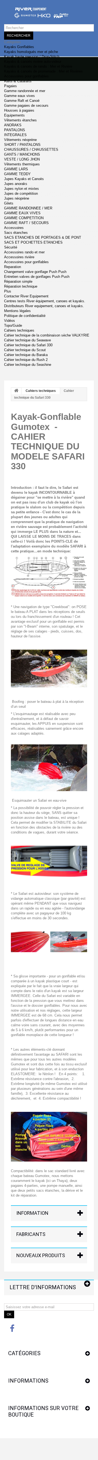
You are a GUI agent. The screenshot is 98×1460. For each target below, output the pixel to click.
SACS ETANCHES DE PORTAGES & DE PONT (42, 237)
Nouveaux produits (40, 1255)
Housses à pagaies (19, 110)
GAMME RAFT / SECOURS (26, 223)
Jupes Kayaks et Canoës (24, 179)
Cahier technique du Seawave (27, 340)
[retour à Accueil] (16, 391)
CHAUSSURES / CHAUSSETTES (31, 149)
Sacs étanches (16, 233)
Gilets (8, 203)
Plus (7, 291)
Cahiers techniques (19, 330)
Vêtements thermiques (22, 164)
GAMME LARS (16, 169)
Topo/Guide (13, 325)
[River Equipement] (49, 14)
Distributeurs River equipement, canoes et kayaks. (44, 306)
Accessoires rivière (19, 257)
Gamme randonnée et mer (24, 91)
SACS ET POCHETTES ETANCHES (33, 242)
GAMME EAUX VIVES (22, 213)
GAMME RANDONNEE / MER (28, 208)
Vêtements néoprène (20, 140)
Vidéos (9, 321)
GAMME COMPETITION (24, 218)
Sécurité (10, 247)
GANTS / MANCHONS (22, 154)
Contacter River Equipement (26, 296)
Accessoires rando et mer (24, 252)
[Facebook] (12, 1328)
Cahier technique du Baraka (26, 355)
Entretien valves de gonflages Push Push (36, 277)
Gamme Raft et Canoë (21, 101)
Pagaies (10, 86)
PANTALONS (14, 130)
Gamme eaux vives (19, 96)
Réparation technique (20, 286)
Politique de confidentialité (24, 316)
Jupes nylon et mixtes (21, 189)
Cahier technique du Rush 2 (26, 360)
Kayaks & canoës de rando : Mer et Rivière (38, 66)
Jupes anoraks (15, 184)
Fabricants (30, 1234)
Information (32, 1213)
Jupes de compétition (21, 193)
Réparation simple (18, 281)
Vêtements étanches (20, 120)
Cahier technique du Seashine (27, 365)
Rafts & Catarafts (18, 81)
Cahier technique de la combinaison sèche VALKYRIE (46, 335)
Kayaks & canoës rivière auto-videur (32, 61)
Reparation (12, 267)
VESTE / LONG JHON (22, 159)
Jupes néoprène (16, 198)
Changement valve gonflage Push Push (35, 272)
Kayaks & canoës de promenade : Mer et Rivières (43, 71)
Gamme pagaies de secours (26, 105)
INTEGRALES (15, 135)
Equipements (14, 115)
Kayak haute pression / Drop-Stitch (31, 57)
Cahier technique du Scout (25, 350)
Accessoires (14, 228)
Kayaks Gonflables (19, 47)
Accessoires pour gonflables (26, 76)
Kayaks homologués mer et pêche (31, 52)
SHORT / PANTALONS (22, 145)
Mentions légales (17, 311)
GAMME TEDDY (17, 174)
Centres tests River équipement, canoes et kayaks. (44, 301)
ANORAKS (13, 125)
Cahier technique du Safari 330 (28, 345)
